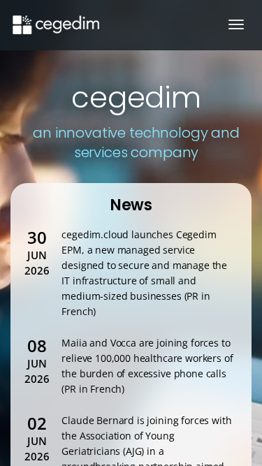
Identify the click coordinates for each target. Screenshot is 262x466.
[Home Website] (55, 17)
